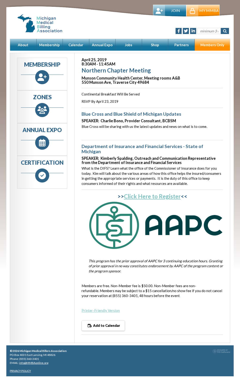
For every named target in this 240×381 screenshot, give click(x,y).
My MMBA (209, 10)
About (23, 45)
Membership (49, 45)
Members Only (212, 45)
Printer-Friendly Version (101, 310)
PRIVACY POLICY (20, 371)
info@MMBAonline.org (33, 363)
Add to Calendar (106, 325)
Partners (181, 45)
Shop (155, 45)
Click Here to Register (152, 196)
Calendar (75, 45)
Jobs (128, 45)
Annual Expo (102, 45)
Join (175, 10)
